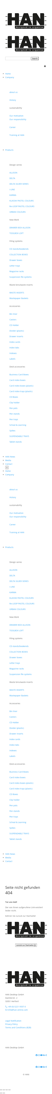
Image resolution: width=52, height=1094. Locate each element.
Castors (12, 319)
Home (8, 73)
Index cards (14, 342)
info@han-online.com (17, 1009)
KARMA (12, 195)
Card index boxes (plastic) (21, 385)
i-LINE (12, 189)
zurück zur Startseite (25, 945)
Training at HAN (16, 135)
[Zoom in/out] (1, 1089)
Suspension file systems (20, 277)
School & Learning (17, 425)
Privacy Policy (11, 1024)
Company (9, 77)
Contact (8, 464)
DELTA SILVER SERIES (19, 184)
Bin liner (13, 314)
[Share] (7, 1089)
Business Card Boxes (19, 374)
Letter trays (14, 265)
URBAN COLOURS (17, 212)
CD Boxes (13, 397)
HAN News (10, 456)
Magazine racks (16, 271)
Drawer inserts (16, 336)
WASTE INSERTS (16, 292)
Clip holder (14, 402)
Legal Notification (13, 1020)
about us (13, 92)
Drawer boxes (15, 260)
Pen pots (13, 408)
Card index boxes (17, 380)
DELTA (12, 178)
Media (8, 460)
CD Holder (14, 325)
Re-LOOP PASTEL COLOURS (21, 206)
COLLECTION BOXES (18, 254)
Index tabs (14, 347)
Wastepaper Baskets (18, 298)
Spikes (12, 430)
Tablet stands (15, 441)
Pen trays (13, 419)
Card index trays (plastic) (20, 391)
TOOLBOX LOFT (16, 233)
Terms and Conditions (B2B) (18, 1027)
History (12, 100)
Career (12, 127)
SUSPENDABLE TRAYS (19, 436)
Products (9, 150)
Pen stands (14, 413)
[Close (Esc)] (9, 1089)
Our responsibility (17, 119)
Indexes (13, 353)
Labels (12, 358)
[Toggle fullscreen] (4, 1089)
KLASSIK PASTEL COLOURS (21, 200)
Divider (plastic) (16, 330)
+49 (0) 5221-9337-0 (16, 1006)
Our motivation (16, 115)
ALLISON (13, 172)
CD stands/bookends (19, 249)
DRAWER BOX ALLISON (19, 227)
